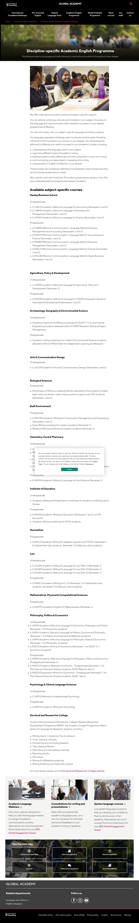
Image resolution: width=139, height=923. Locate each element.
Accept (69, 469)
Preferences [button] (89, 464)
